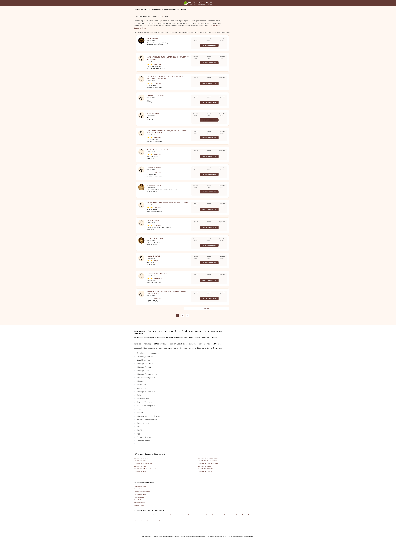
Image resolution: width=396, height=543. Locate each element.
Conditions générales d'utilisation (171, 536)
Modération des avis (200, 536)
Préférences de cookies (220, 536)
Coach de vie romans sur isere (208, 463)
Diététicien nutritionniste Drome (142, 491)
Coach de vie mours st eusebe (207, 460)
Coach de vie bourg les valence (208, 458)
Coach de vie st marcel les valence (145, 469)
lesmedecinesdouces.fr (143, 16)
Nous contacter (210, 536)
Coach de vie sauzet (204, 466)
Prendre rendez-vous (209, 45)
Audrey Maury (153, 38)
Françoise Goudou (155, 238)
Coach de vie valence (205, 471)
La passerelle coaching (157, 274)
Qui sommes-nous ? (147, 536)
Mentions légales (158, 536)
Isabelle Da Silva (154, 185)
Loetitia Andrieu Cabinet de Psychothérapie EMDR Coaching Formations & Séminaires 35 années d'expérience (168, 58)
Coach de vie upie (140, 471)
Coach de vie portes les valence (144, 463)
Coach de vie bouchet (141, 458)
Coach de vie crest (140, 460)
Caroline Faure (153, 256)
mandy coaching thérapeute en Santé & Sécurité (167, 203)
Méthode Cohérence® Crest (158, 150)
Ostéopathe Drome (138, 500)
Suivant (206, 309)
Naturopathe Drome (139, 497)
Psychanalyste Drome (139, 502)
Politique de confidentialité (187, 536)
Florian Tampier (153, 221)
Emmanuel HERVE (154, 167)
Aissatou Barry (153, 113)
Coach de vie (157, 16)
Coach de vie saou (140, 466)
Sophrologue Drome (139, 505)
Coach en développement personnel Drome (144, 489)
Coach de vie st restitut (205, 469)
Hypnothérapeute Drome (140, 494)
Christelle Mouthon (155, 95)
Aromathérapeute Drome (140, 486)
